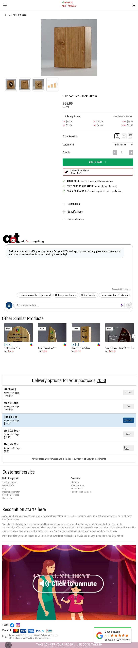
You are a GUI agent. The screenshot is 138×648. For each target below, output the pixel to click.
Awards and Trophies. (25, 638)
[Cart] (134, 5)
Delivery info (8, 485)
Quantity (66, 152)
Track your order (9, 482)
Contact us (7, 498)
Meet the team (77, 485)
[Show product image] (25, 84)
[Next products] (134, 336)
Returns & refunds (10, 495)
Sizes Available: (70, 136)
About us (75, 482)
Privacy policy (15, 635)
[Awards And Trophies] (69, 5)
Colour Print (68, 144)
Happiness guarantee (81, 492)
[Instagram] (18, 625)
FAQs (4, 488)
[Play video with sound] (69, 582)
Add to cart (95, 162)
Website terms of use (49, 635)
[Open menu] (5, 5)
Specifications (75, 211)
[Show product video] (11, 84)
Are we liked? (77, 488)
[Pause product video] (127, 25)
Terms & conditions (31, 635)
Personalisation (76, 219)
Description (74, 203)
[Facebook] (12, 625)
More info (101, 459)
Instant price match (11, 492)
